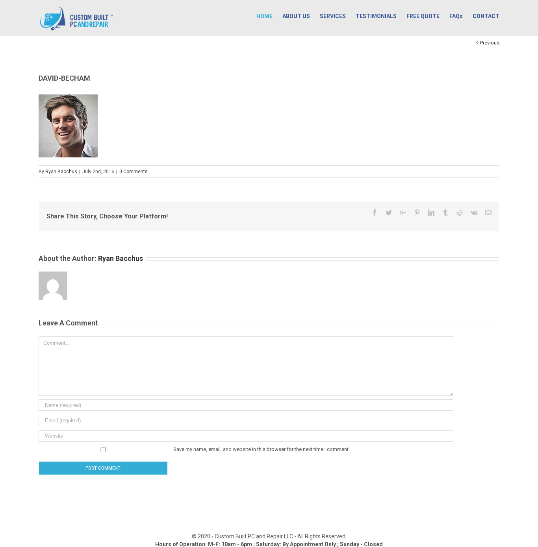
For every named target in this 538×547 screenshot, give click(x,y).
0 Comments (133, 171)
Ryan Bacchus (61, 171)
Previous (489, 43)
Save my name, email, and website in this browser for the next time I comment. (261, 449)
